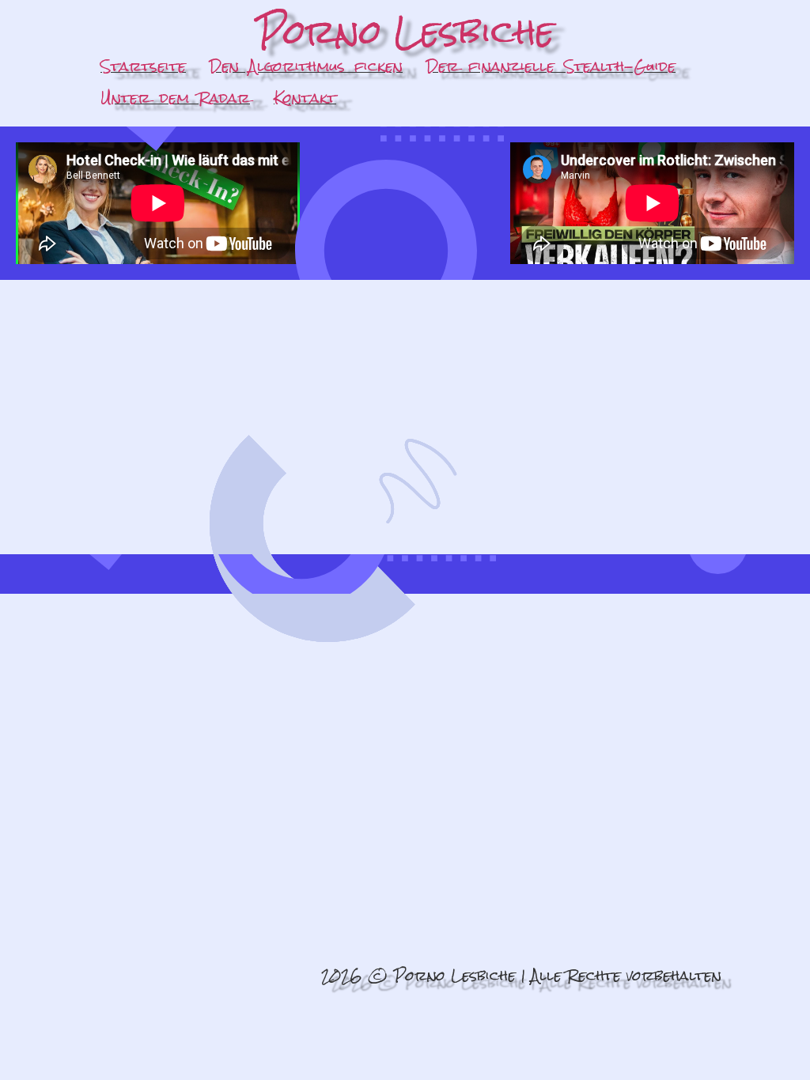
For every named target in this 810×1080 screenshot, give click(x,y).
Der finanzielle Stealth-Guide (551, 66)
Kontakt (305, 97)
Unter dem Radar (175, 97)
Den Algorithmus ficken (306, 66)
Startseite (143, 66)
